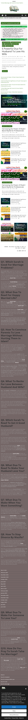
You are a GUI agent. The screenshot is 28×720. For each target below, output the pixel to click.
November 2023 (4, 577)
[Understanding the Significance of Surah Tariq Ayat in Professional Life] (5, 142)
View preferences (14, 715)
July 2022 (3, 604)
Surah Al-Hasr (14, 639)
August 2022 (4, 602)
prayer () (12, 286)
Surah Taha (13, 278)
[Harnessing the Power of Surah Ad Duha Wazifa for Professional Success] (5, 150)
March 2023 (4, 588)
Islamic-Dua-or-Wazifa (15, 97)
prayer (22, 667)
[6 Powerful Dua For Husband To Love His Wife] (14, 26)
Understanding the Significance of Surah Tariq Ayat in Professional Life (18, 144)
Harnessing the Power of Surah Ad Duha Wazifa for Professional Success (18, 152)
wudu (18, 445)
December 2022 (4, 595)
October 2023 (4, 579)
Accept (14, 707)
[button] (26, 689)
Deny (14, 711)
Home (1, 18)
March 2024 (4, 570)
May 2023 (3, 584)
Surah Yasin (13, 301)
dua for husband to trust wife (10, 62)
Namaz (17, 362)
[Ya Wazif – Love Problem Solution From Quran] (2, 15)
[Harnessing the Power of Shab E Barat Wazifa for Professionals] (14, 111)
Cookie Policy (7, 718)
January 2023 (4, 593)
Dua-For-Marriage (5, 684)
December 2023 (4, 575)
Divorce (2, 675)
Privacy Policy (15, 718)
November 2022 (4, 597)
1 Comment (21, 56)
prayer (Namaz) (5, 480)
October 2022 (4, 600)
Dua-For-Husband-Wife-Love (7, 679)
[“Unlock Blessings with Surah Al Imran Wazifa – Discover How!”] (5, 158)
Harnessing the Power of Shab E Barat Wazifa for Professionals (13, 130)
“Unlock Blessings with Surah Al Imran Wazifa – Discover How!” (18, 159)
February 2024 (4, 572)
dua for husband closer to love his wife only (10, 58)
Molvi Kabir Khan (13, 56)
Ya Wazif (21, 105)
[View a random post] (25, 15)
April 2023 (3, 586)
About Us (21, 718)
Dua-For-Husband (6, 42)
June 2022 (3, 607)
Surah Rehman (13, 282)
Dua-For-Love (8, 44)
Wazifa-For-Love (9, 46)
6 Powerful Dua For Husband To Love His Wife (13, 51)
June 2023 (3, 581)
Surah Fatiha (16, 453)
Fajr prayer (6, 660)
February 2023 (4, 591)
